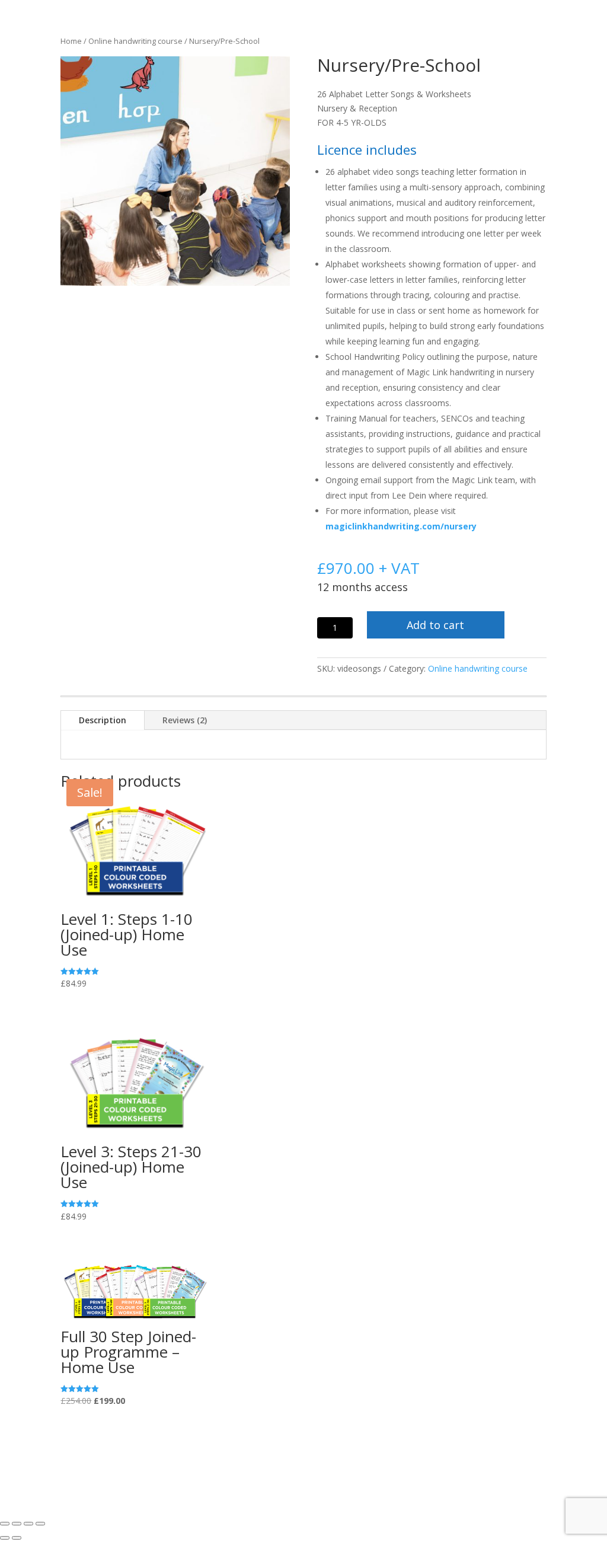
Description (102, 720)
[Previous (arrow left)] (4, 1538)
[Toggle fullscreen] (16, 1523)
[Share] (28, 1523)
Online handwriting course (135, 41)
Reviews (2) (184, 720)
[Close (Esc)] (40, 1523)
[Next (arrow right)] (16, 1538)
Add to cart (435, 625)
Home (71, 41)
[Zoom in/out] (4, 1523)
